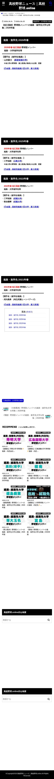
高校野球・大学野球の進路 (14, 400)
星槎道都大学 (21, 60)
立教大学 (17, 161)
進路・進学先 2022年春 (17, 323)
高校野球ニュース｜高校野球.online (27, 6)
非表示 (29, 312)
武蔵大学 (17, 198)
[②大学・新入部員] (31, 68)
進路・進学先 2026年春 (17, 315)
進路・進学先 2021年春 (17, 327)
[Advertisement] (27, 103)
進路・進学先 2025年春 (17, 319)
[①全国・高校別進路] (13, 68)
